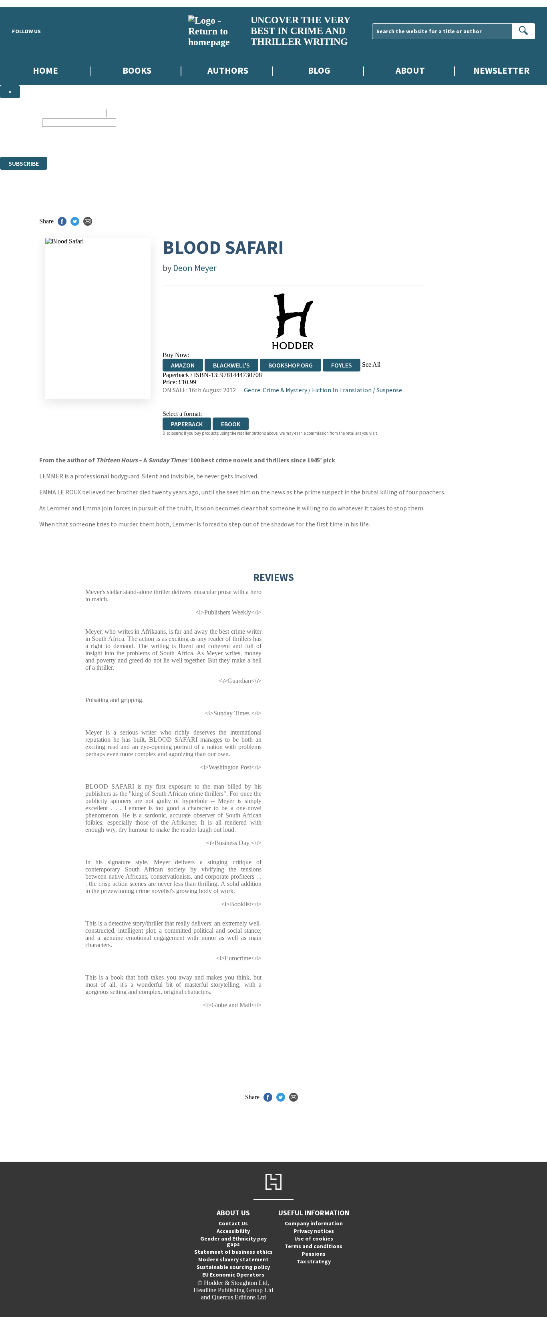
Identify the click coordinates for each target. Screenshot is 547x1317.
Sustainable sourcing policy (233, 1267)
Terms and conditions (313, 1246)
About (410, 70)
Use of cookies (313, 1238)
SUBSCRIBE (23, 163)
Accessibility (233, 1231)
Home (45, 70)
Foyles (341, 365)
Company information (314, 1223)
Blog (319, 70)
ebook (230, 424)
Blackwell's (231, 365)
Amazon (183, 365)
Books (137, 70)
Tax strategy (314, 1261)
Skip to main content (26, 3)
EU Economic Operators (233, 1274)
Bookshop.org (290, 365)
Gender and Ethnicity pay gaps (233, 1241)
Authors (227, 70)
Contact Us (233, 1223)
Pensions (314, 1253)
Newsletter (501, 70)
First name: (15, 112)
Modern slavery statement (233, 1259)
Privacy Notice (273, 146)
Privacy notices (314, 1231)
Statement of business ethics (233, 1251)
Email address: (20, 122)
